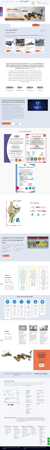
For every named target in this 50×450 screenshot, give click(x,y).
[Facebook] (1, 8)
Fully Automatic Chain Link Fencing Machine (29, 401)
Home (3, 1)
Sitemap (18, 401)
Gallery (18, 394)
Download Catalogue (17, 124)
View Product (12, 51)
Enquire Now (8, 51)
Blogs (18, 399)
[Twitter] (1, 13)
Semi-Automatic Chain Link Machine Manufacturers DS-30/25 (29, 411)
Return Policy (26, 447)
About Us (18, 392)
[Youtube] (1, 9)
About (7, 1)
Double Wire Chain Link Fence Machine (29, 396)
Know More (6, 255)
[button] (33, 3)
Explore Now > (41, 365)
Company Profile (6, 123)
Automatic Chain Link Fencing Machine (23, 417)
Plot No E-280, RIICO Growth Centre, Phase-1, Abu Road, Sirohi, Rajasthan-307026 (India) (17, 432)
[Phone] (47, 440)
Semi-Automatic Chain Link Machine (29, 405)
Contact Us (18, 403)
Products (12, 1)
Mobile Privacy (36, 447)
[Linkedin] (1, 11)
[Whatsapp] (48, 443)
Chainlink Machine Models (28, 392)
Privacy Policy (31, 447)
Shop (17, 1)
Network (41, 447)
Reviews (20, 1)
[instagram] (1, 15)
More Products (40, 390)
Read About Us (28, 385)
